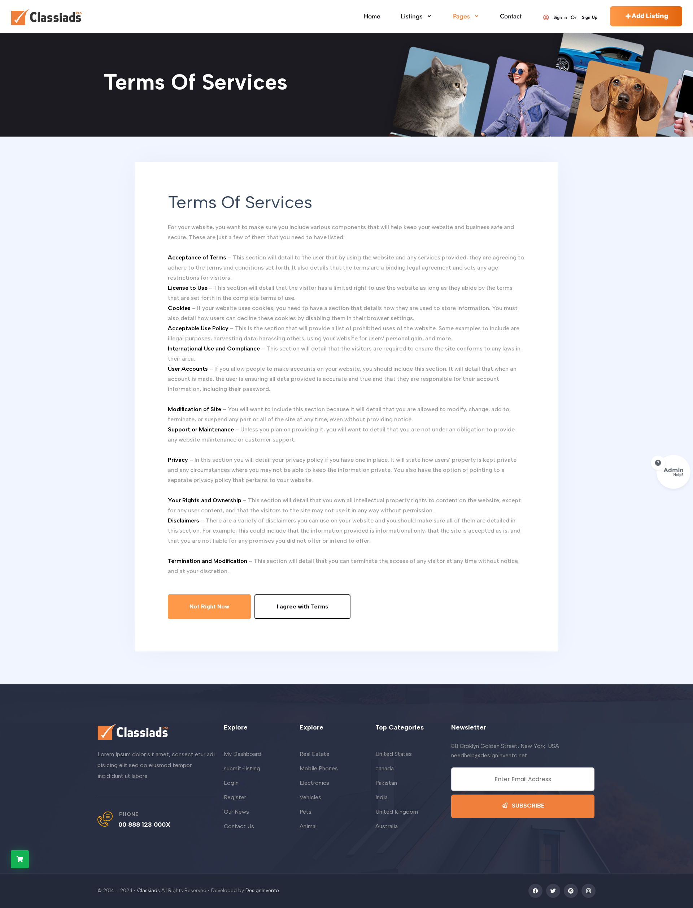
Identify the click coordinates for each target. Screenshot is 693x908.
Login (231, 782)
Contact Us (239, 826)
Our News (236, 811)
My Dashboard (242, 753)
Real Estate (315, 753)
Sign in (560, 17)
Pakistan (386, 782)
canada (384, 768)
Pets (305, 811)
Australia (386, 826)
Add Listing (650, 16)
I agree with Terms (302, 606)
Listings (412, 16)
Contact (511, 16)
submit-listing (242, 768)
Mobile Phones (319, 768)
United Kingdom (396, 811)
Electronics (314, 782)
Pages (461, 16)
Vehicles (310, 797)
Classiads (148, 890)
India (381, 797)
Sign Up (589, 17)
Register (235, 797)
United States (393, 753)
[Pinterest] (571, 891)
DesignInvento (262, 890)
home (371, 16)
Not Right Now (209, 606)
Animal (308, 826)
